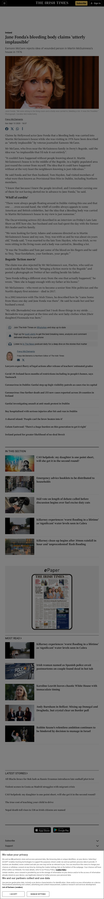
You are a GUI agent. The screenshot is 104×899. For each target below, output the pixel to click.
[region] (52, 874)
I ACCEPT (13, 894)
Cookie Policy (61, 870)
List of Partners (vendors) (12, 887)
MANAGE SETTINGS (38, 894)
